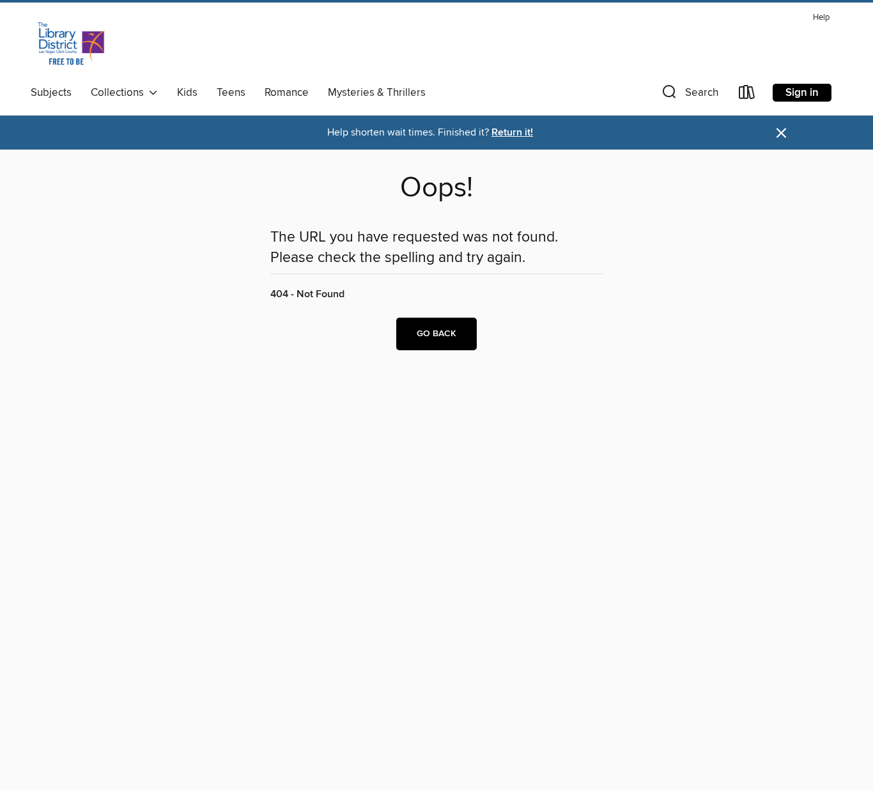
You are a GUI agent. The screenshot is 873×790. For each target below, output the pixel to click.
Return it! (512, 132)
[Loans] (747, 94)
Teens (231, 93)
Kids (187, 93)
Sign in (802, 93)
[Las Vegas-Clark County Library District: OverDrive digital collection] (71, 44)
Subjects (51, 93)
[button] (689, 94)
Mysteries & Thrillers (377, 93)
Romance (287, 93)
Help (821, 17)
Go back (436, 333)
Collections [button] (120, 93)
